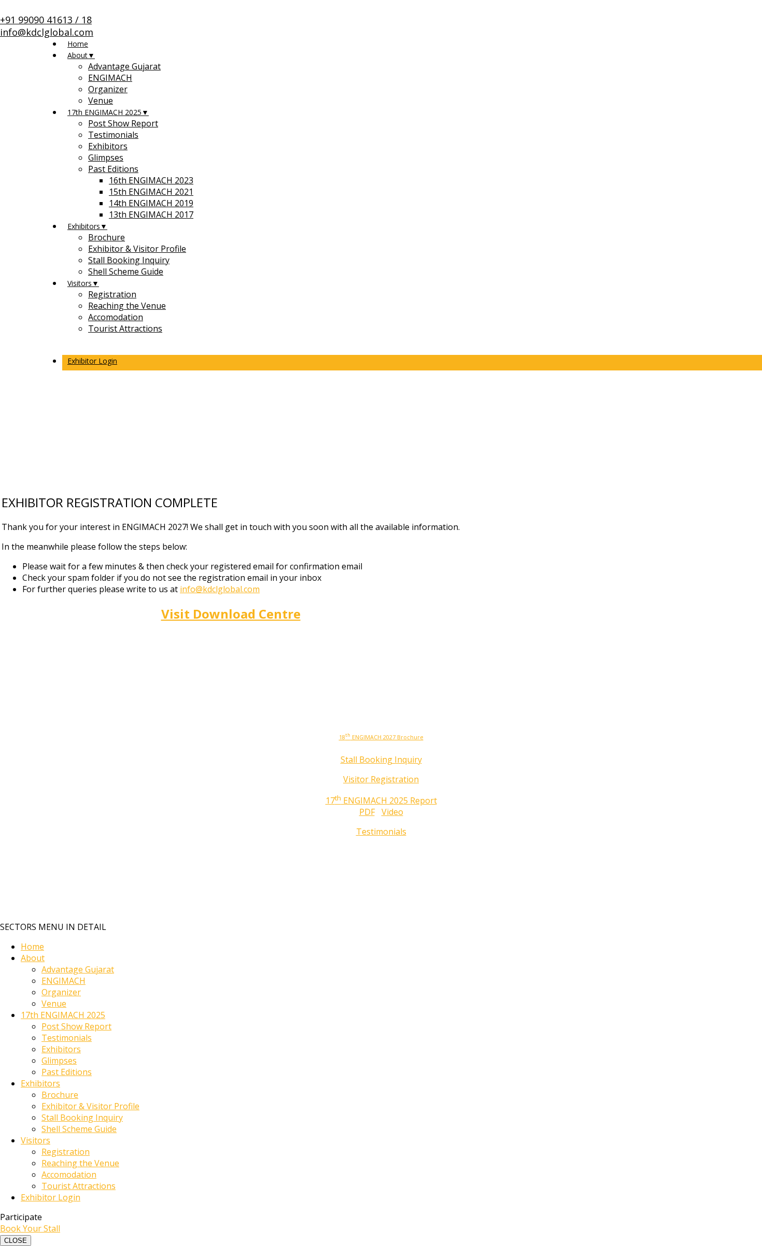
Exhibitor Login (92, 361)
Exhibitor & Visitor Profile (137, 248)
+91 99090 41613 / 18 (46, 19)
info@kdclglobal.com (46, 32)
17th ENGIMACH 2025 (104, 112)
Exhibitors (108, 146)
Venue (100, 100)
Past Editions (113, 169)
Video (392, 812)
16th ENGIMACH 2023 (151, 180)
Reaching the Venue (127, 305)
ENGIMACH (110, 77)
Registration (112, 294)
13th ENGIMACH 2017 (151, 214)
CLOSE (15, 1240)
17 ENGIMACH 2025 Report (381, 800)
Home (77, 44)
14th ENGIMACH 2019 (151, 203)
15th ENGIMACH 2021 (151, 191)
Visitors (79, 283)
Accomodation (115, 317)
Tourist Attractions (125, 328)
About (77, 55)
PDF (367, 812)
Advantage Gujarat (124, 66)
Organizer (108, 89)
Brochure (106, 237)
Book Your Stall (30, 1228)
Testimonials (113, 134)
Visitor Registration (381, 779)
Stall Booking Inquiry (129, 260)
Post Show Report (123, 123)
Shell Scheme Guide (125, 271)
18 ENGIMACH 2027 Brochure (381, 737)
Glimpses (105, 157)
